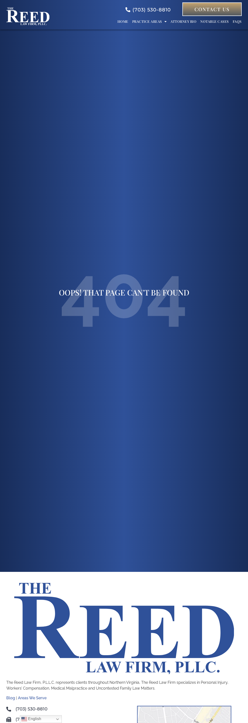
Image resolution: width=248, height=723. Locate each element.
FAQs (237, 21)
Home (122, 21)
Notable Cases (214, 21)
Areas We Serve (32, 698)
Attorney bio (183, 21)
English (34, 719)
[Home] (27, 24)
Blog (10, 698)
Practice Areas (147, 21)
